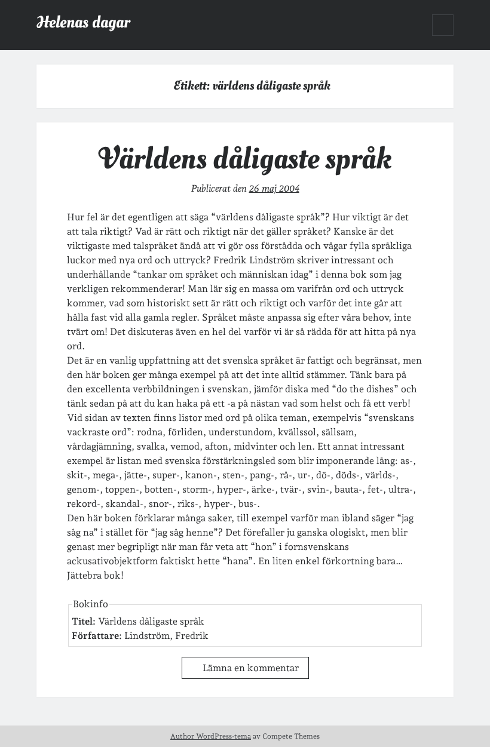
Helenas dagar (83, 22)
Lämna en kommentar (251, 668)
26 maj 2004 (274, 188)
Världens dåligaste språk (245, 159)
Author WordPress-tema (210, 736)
